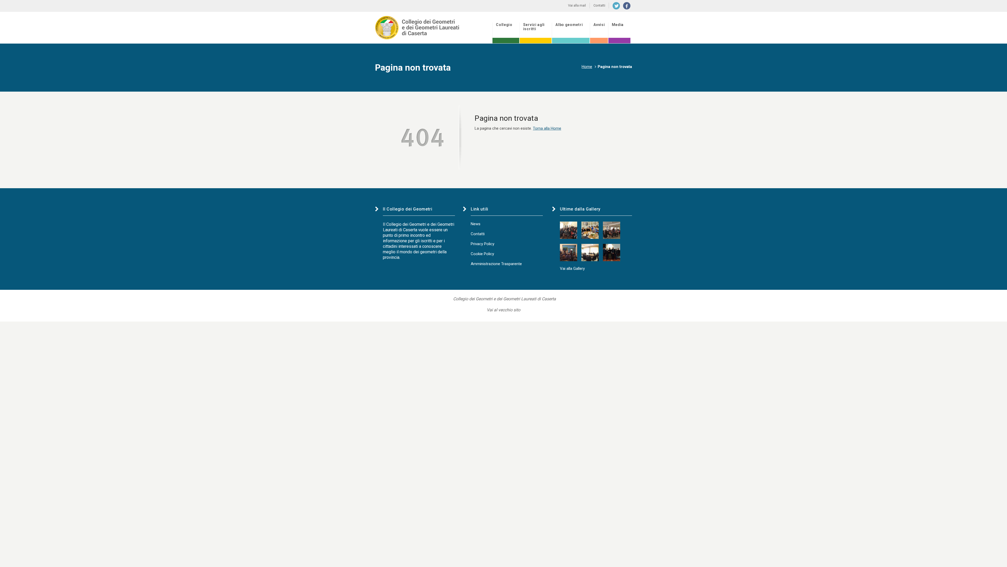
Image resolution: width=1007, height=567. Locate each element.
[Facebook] (626, 5)
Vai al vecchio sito (503, 309)
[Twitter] (616, 5)
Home (587, 66)
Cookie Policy (482, 253)
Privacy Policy (482, 244)
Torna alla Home (547, 128)
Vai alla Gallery (572, 268)
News (475, 224)
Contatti (478, 234)
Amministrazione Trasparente (496, 263)
